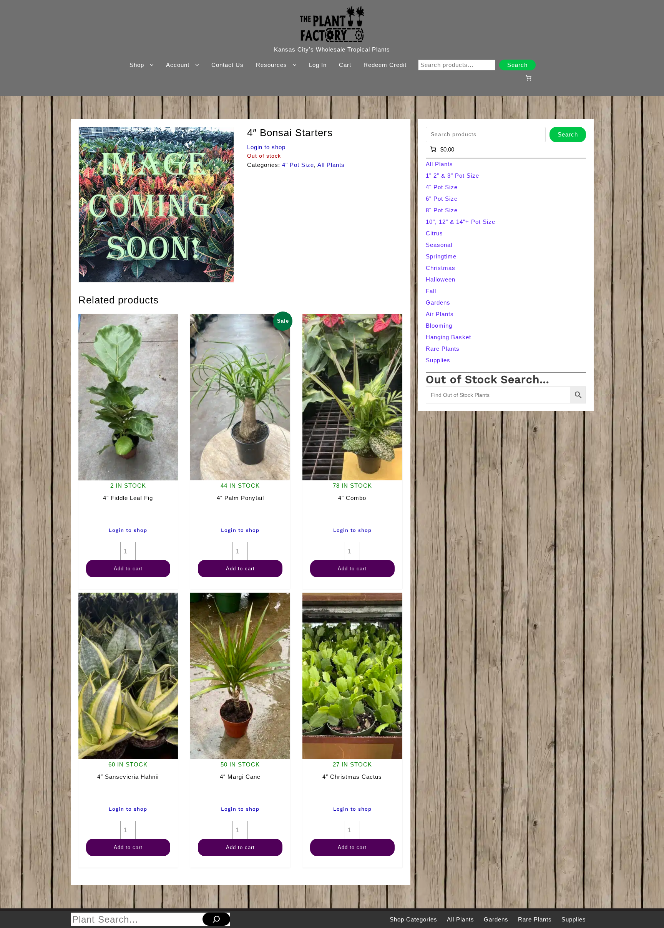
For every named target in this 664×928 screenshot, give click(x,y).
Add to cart (128, 568)
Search (517, 65)
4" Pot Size (298, 165)
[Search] (216, 919)
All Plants (331, 165)
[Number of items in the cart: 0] (528, 77)
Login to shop (266, 147)
